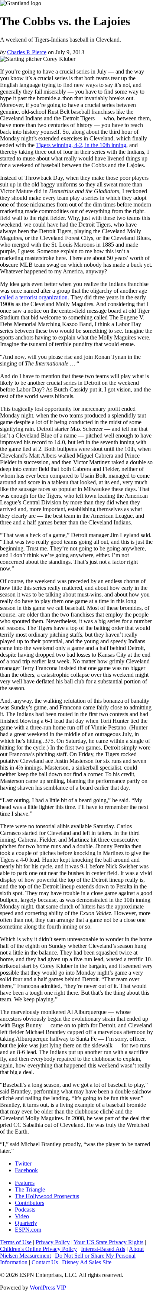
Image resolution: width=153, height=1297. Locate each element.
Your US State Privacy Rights (108, 1242)
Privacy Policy (53, 1242)
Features (25, 1183)
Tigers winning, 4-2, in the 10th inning (81, 145)
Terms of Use (16, 1242)
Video (22, 1216)
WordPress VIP (48, 1287)
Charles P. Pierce (26, 52)
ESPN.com (28, 1229)
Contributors (29, 1203)
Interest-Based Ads (103, 1249)
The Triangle (30, 1189)
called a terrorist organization (34, 297)
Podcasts (25, 1209)
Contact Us (45, 1262)
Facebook (26, 1170)
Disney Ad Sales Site (86, 1262)
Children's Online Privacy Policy (38, 1249)
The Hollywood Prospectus (47, 1196)
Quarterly (26, 1223)
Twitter (23, 1163)
